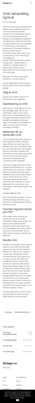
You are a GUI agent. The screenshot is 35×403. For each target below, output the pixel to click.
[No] (33, 396)
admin (11, 22)
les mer (5, 88)
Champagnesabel (10, 340)
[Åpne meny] (31, 3)
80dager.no (7, 3)
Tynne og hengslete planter (10, 333)
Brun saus (8, 312)
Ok (17, 400)
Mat (15, 22)
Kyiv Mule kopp (8, 351)
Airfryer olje (7, 346)
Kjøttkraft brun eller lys (22, 312)
